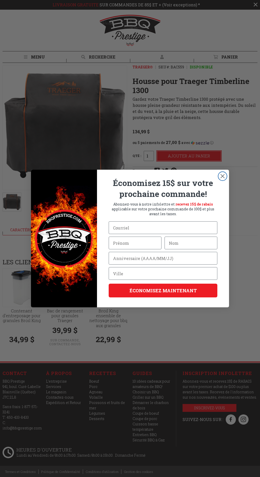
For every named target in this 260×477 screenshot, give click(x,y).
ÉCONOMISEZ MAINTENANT (163, 290)
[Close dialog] (222, 176)
